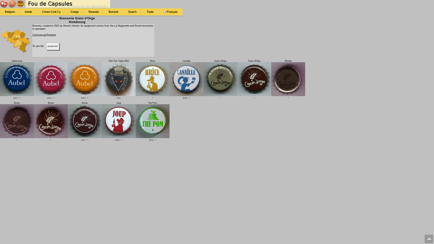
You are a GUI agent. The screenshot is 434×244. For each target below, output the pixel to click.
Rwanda (93, 11)
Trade (150, 11)
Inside (28, 11)
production (53, 46)
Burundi (113, 11)
